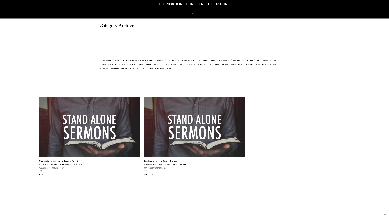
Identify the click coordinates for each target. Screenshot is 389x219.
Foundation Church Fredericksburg (194, 4)
